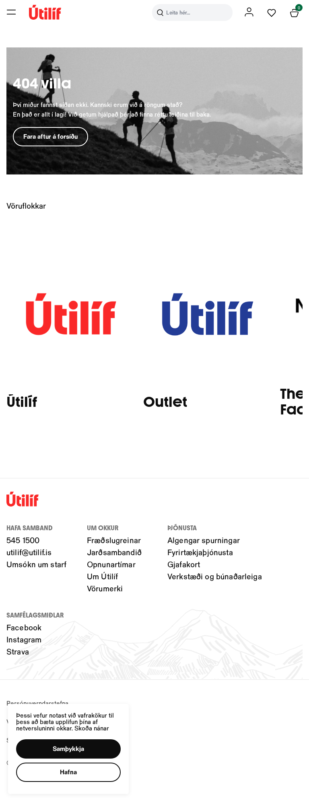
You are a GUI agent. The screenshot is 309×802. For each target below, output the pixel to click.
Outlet (165, 402)
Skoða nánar (91, 728)
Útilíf (21, 402)
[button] (11, 12)
